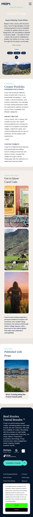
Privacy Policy (11, 501)
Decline (16, 509)
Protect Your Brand (9, 481)
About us (24, 481)
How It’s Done (7, 477)
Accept (16, 505)
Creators (24, 474)
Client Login (25, 477)
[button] (30, 3)
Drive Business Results (10, 474)
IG (16, 57)
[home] (5, 4)
